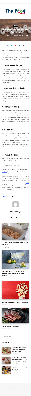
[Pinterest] (15, 45)
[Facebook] (7, 45)
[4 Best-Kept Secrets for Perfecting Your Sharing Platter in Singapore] (7, 350)
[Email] (23, 45)
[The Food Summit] (15, 11)
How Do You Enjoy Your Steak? (10, 326)
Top (16, 392)
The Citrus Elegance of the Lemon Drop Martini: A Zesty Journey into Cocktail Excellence (13, 273)
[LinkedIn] (19, 45)
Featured (15, 25)
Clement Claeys (8, 35)
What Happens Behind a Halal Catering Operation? (20, 369)
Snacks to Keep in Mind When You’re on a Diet (15, 302)
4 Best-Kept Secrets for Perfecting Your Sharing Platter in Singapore (19, 349)
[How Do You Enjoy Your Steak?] (15, 315)
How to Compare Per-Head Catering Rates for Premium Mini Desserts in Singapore (20, 359)
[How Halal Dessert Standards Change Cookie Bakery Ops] (15, 231)
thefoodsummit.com (12, 388)
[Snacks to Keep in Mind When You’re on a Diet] (15, 290)
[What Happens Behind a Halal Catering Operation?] (7, 370)
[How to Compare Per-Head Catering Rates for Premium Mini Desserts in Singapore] (7, 360)
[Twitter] (11, 45)
